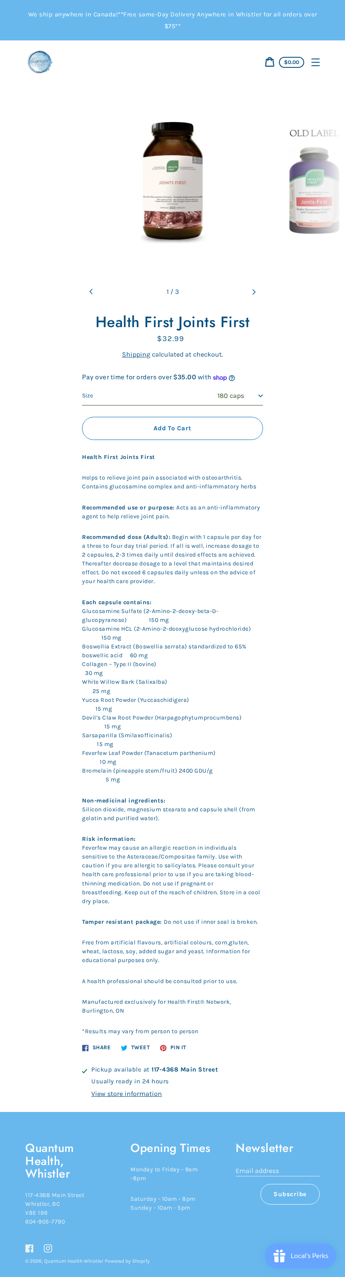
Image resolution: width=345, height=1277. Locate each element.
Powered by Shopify (127, 1261)
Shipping (136, 354)
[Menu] (315, 62)
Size (87, 395)
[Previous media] (91, 292)
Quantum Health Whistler (73, 1261)
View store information (126, 1094)
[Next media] (253, 292)
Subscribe (290, 1194)
